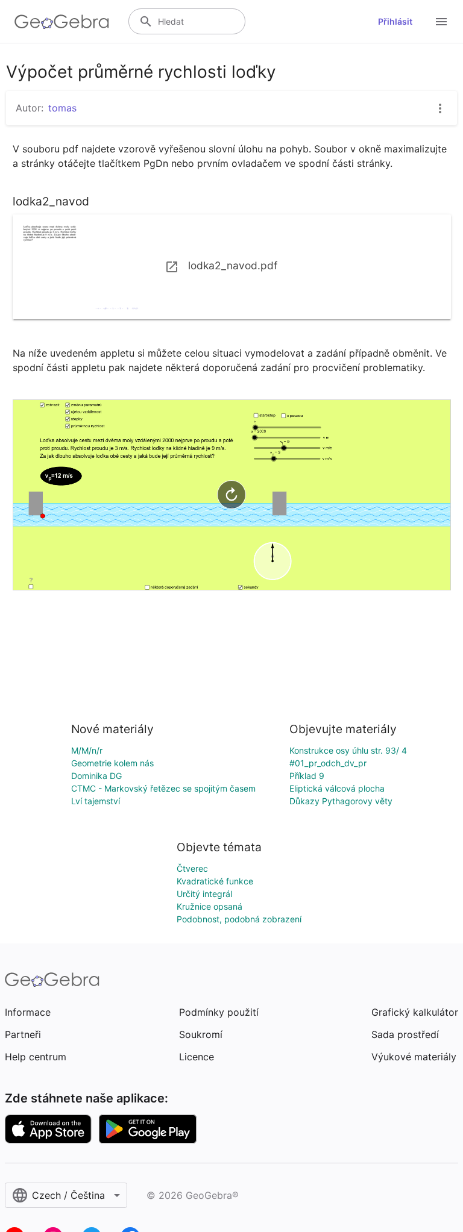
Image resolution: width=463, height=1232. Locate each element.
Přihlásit (395, 21)
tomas (62, 108)
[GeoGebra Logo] (61, 21)
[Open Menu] (441, 21)
